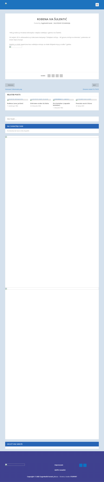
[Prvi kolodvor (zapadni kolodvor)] (63, 100)
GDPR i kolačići (60, 470)
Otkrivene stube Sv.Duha (39, 103)
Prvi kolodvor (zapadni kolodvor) (61, 104)
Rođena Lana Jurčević (15, 103)
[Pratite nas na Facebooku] (6, 448)
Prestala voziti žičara (84, 103)
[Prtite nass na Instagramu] (7, 448)
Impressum (59, 465)
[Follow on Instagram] (85, 465)
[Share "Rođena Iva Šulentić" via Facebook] (49, 76)
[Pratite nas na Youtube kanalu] (8, 448)
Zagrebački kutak (46, 23)
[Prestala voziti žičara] (86, 100)
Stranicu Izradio (68, 477)
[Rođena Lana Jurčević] (17, 100)
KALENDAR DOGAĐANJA (62, 23)
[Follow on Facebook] (80, 465)
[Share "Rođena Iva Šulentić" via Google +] (57, 76)
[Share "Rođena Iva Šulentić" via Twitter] (53, 76)
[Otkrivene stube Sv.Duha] (40, 100)
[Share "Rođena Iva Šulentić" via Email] (61, 76)
